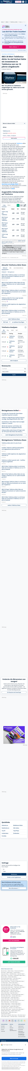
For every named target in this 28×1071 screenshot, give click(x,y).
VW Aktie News (21, 1016)
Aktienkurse (5, 825)
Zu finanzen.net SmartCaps (14, 692)
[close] (25, 1044)
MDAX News (9, 972)
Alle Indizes (16, 828)
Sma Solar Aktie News (6, 1009)
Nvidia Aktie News (12, 976)
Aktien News (10, 971)
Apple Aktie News (18, 985)
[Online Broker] (8, 2)
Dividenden (16, 833)
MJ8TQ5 (6, 242)
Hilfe (11, 1026)
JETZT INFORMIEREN (14, 940)
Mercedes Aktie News (6, 996)
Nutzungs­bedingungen (21, 1032)
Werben (11, 1027)
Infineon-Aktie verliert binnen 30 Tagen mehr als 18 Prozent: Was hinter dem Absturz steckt (13, 430)
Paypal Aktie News (5, 990)
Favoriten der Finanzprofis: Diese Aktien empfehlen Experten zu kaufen (12, 414)
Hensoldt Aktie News (5, 988)
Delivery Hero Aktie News (18, 1009)
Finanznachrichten (19, 971)
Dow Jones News (5, 974)
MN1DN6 (23, 240)
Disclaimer (20, 1029)
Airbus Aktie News (5, 993)
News (8, 135)
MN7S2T (3, 242)
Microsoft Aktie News (6, 984)
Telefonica (19, 143)
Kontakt (3, 1026)
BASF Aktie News (5, 979)
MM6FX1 (19, 240)
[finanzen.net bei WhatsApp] (21, 1020)
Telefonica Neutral (12, 337)
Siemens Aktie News (5, 1004)
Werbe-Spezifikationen (13, 1030)
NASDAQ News (13, 974)
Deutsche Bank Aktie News (7, 985)
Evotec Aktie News (15, 999)
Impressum (20, 1026)
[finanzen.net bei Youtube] (9, 1020)
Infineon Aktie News (16, 988)
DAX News (3, 972)
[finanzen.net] (7, 1)
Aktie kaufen (14, 138)
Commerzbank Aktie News (7, 987)
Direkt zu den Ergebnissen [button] (14, 877)
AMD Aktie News (15, 997)
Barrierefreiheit (21, 1036)
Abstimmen (14, 874)
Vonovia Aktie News (5, 997)
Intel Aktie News (13, 1001)
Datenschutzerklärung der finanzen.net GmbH (10, 1067)
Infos (13, 188)
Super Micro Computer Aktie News (9, 1015)
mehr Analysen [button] (14, 360)
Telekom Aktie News (15, 1010)
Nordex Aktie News (16, 996)
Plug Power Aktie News (19, 987)
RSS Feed (5, 322)
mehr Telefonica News (14, 319)
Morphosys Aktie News (6, 1000)
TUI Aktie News (4, 982)
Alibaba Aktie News (5, 1010)
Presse (2, 1029)
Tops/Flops (16, 830)
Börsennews (4, 971)
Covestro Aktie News (15, 1003)
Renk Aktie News (5, 991)
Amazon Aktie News (5, 981)
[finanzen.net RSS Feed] (24, 1020)
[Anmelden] (26, 2)
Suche (14, 375)
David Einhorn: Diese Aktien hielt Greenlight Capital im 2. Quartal (13, 422)
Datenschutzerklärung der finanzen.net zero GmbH (11, 1068)
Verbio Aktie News (5, 1016)
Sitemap (3, 1031)
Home (2, 22)
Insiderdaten (5, 833)
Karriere (3, 1027)
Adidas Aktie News (14, 1006)
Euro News (10, 975)
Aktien (7, 22)
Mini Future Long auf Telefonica (5, 219)
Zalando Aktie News (5, 1013)
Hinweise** (4, 243)
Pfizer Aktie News (5, 1001)
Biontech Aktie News (5, 994)
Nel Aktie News (4, 1007)
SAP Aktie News (15, 984)
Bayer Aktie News (14, 979)
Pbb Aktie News (21, 1015)
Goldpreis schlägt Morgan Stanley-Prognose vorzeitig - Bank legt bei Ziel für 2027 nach (13, 418)
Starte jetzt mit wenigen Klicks (10, 184)
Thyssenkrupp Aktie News (17, 994)
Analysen (13, 135)
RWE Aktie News (14, 990)
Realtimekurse (5, 828)
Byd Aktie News (14, 993)
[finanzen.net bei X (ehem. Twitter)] (12, 1020)
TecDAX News (17, 972)
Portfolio (4, 836)
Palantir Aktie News (5, 1003)
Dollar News (4, 975)
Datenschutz (21, 1027)
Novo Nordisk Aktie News (18, 1000)
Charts (4, 135)
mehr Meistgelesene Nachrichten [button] (14, 435)
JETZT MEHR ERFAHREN (14, 962)
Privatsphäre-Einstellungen (21, 1035)
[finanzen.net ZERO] (14, 26)
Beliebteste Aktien (18, 825)
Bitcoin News (4, 976)
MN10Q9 (10, 242)
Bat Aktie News (4, 1012)
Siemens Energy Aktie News (17, 981)
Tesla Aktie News (17, 978)
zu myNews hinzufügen (18, 322)
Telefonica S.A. (6, 131)
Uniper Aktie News (5, 999)
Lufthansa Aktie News (15, 991)
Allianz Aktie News (13, 982)
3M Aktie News (13, 1016)
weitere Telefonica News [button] (14, 505)
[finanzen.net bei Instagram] (3, 1020)
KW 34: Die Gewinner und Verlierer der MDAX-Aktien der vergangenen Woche (12, 426)
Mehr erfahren (13, 47)
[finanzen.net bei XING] (18, 1020)
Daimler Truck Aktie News (15, 1007)
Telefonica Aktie (13, 22)
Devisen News (21, 974)
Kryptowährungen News (19, 975)
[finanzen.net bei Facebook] (6, 1020)
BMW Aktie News (13, 1012)
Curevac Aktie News (15, 1004)
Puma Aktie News (5, 1006)
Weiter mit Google (14, 1058)
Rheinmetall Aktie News (6, 978)
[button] (18, 2)
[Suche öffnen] (23, 2)
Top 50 (3, 830)
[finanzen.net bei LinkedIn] (15, 1020)
